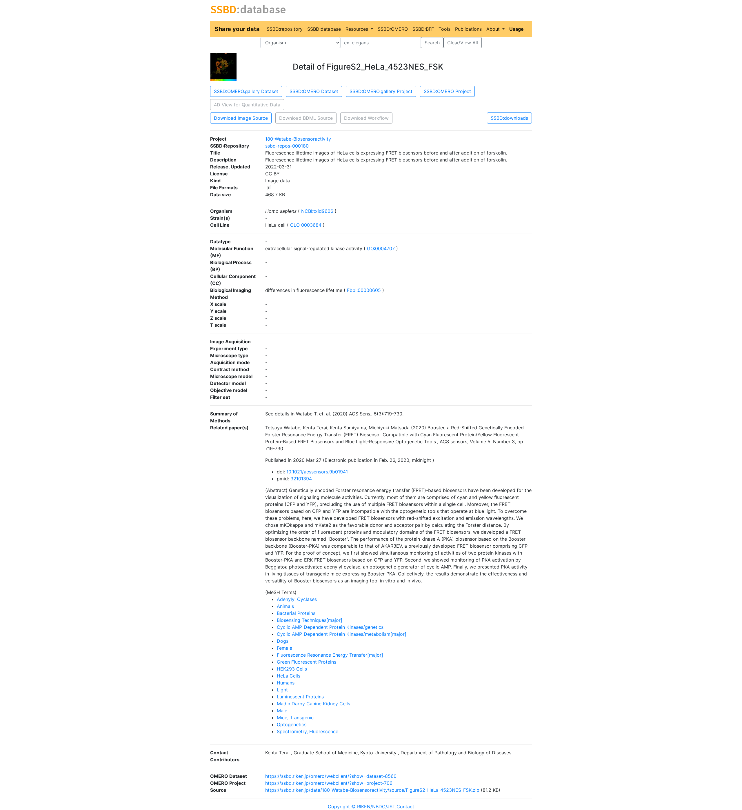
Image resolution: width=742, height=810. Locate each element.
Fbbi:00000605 (363, 290)
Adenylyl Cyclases (297, 599)
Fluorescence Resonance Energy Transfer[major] (330, 655)
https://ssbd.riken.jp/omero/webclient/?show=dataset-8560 (331, 776)
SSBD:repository (285, 29)
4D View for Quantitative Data (247, 105)
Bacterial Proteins (296, 613)
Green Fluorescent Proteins (306, 662)
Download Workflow (366, 118)
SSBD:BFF (423, 29)
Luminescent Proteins (300, 697)
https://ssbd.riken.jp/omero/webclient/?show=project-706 (328, 783)
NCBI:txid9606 (317, 211)
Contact (405, 806)
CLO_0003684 (306, 225)
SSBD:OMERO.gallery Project (381, 91)
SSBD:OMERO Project (447, 91)
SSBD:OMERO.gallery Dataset (246, 91)
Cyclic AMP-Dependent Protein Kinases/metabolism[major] (341, 634)
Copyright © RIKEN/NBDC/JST (361, 806)
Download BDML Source (306, 118)
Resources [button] (357, 29)
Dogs (282, 641)
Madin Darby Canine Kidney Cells (313, 704)
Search (432, 43)
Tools (444, 29)
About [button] (493, 29)
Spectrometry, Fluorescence (307, 731)
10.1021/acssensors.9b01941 (317, 472)
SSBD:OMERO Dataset (314, 91)
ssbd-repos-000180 (287, 146)
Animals (285, 606)
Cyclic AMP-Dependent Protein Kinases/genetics (330, 627)
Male (282, 710)
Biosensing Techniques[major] (309, 620)
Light (282, 690)
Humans (285, 683)
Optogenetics (291, 724)
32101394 (301, 479)
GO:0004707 (380, 248)
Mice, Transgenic (295, 717)
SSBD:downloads (509, 118)
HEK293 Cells (292, 669)
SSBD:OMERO (393, 29)
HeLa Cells (288, 676)
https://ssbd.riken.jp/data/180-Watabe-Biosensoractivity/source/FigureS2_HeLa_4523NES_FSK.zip (372, 790)
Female (284, 648)
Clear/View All (462, 43)
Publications (468, 29)
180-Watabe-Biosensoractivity (298, 139)
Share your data (237, 29)
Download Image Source (241, 118)
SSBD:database (324, 29)
